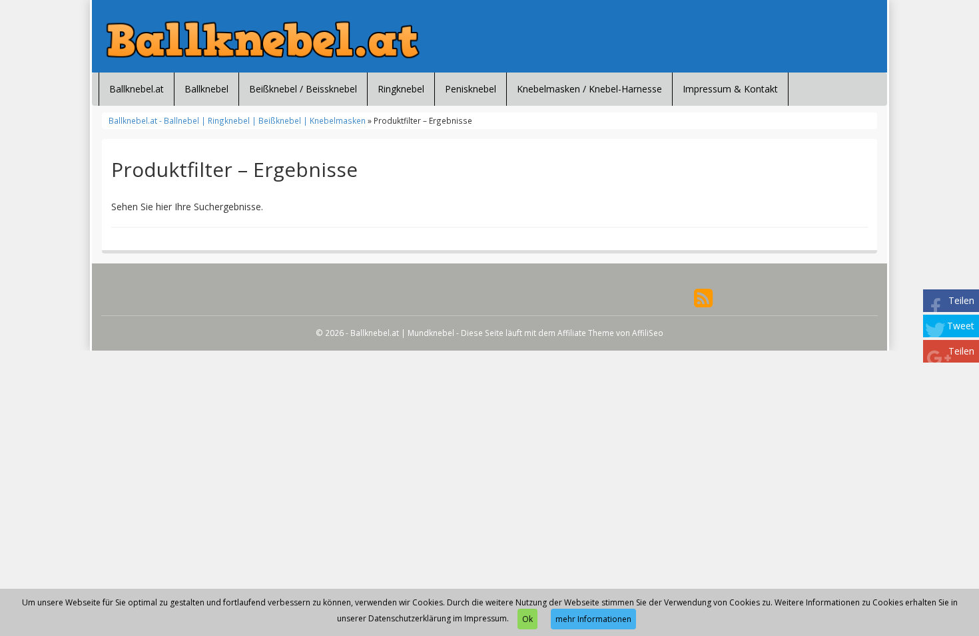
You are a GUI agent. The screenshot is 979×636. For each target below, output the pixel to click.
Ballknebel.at (136, 88)
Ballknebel (206, 88)
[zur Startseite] (263, 39)
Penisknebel (470, 88)
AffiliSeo (647, 332)
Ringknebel (401, 88)
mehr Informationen (593, 619)
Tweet (960, 325)
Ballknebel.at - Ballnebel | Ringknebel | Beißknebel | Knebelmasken (237, 120)
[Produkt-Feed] (703, 296)
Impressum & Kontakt (730, 88)
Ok (527, 619)
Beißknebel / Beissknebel (303, 88)
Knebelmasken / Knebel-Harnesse (589, 88)
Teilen (961, 300)
